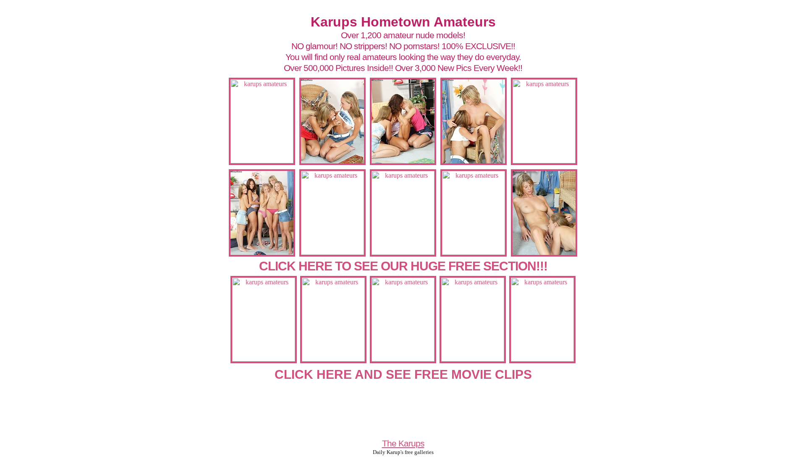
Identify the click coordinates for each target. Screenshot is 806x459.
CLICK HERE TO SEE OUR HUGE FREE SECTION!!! (403, 266)
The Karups (403, 443)
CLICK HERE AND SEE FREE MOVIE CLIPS (403, 374)
